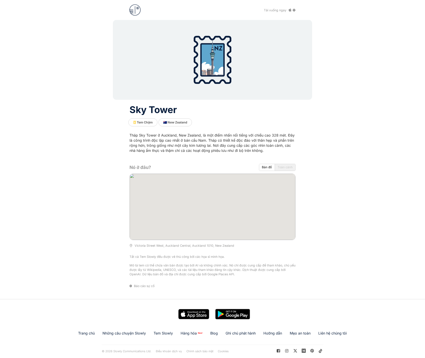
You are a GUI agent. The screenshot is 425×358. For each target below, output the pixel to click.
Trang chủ (86, 333)
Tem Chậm (144, 122)
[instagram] (286, 350)
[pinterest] (303, 350)
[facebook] (278, 350)
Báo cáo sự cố (144, 286)
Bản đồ (267, 167)
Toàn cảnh (285, 167)
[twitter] (295, 350)
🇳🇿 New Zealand (175, 122)
